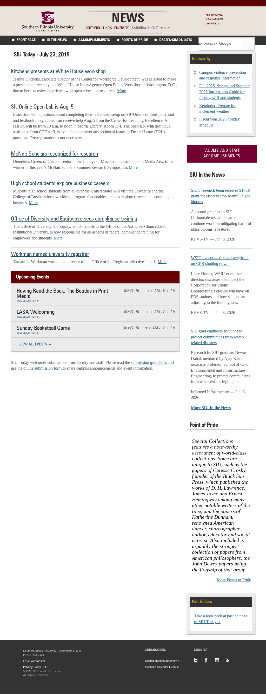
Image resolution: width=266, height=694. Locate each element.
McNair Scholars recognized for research (54, 154)
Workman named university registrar (50, 254)
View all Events (33, 344)
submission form (48, 368)
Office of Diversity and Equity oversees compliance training (74, 219)
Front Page (26, 40)
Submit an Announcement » (162, 660)
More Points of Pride (234, 580)
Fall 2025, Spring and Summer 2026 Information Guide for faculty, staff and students (224, 92)
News (128, 19)
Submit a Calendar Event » (162, 667)
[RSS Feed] (230, 660)
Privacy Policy (32, 667)
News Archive (214, 19)
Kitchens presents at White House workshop (58, 72)
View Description (26, 300)
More (121, 91)
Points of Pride (135, 40)
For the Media (214, 15)
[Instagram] (220, 660)
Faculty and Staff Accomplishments (221, 153)
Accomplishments (94, 40)
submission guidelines (149, 362)
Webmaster (38, 661)
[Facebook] (209, 660)
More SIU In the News (211, 407)
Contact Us (213, 23)
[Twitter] (199, 660)
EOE (46, 667)
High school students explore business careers (60, 183)
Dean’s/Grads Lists (175, 40)
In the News (57, 40)
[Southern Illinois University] (48, 30)
